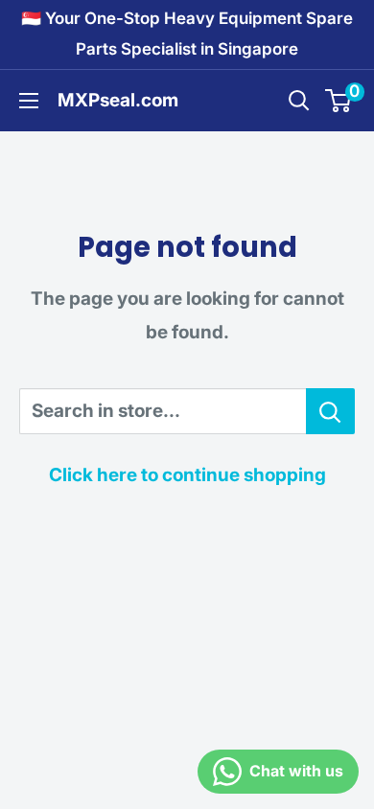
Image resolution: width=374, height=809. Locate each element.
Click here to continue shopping (187, 475)
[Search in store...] (330, 411)
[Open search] (299, 100)
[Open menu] (28, 100)
